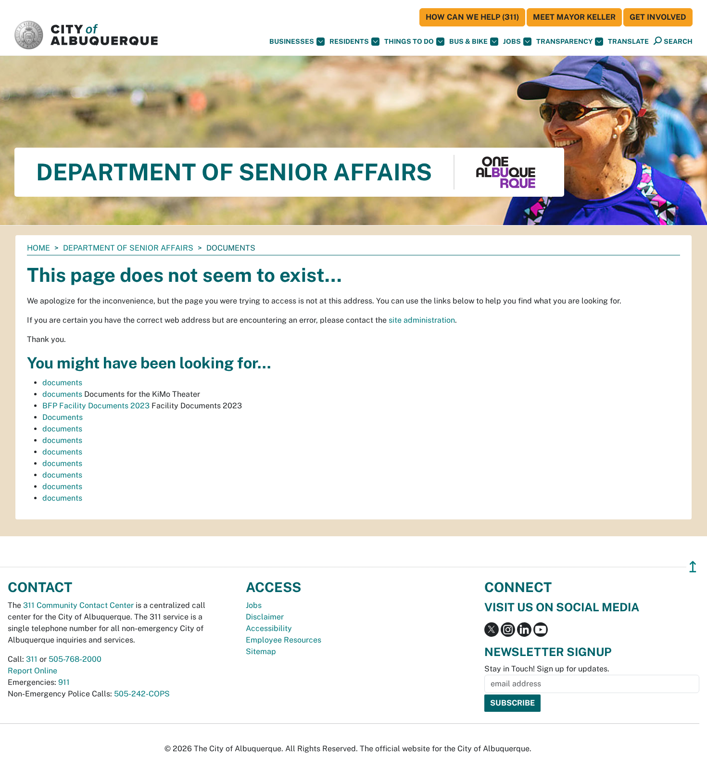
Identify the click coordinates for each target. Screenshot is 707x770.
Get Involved (658, 17)
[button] (628, 41)
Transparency (564, 41)
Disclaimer (265, 616)
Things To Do (409, 41)
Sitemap (261, 651)
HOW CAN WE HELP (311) (472, 17)
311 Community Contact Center (78, 605)
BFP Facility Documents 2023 (96, 405)
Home (38, 247)
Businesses (291, 41)
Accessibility (269, 628)
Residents (349, 41)
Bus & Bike (468, 41)
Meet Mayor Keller (574, 17)
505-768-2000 (75, 659)
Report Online (32, 670)
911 (64, 682)
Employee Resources (283, 639)
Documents (62, 417)
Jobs (512, 41)
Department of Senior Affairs (128, 247)
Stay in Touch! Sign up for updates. (546, 668)
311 (32, 659)
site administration (422, 320)
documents (62, 382)
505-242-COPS (142, 693)
